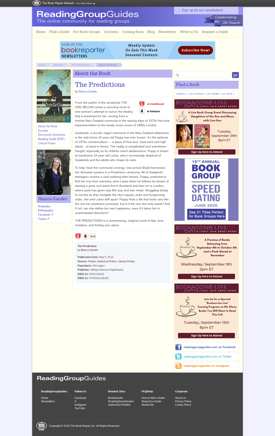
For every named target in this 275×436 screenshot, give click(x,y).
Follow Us (80, 391)
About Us (180, 398)
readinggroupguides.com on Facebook (209, 347)
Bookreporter (115, 398)
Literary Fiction (126, 261)
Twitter (42, 219)
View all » (182, 94)
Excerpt (43, 130)
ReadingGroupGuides (54, 391)
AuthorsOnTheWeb (119, 405)
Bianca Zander (88, 91)
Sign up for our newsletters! (202, 10)
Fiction (92, 261)
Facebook (44, 214)
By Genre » (214, 94)
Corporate (181, 391)
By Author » (198, 94)
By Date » (228, 94)
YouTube (80, 408)
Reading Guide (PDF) (51, 139)
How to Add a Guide (153, 398)
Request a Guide (151, 401)
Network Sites (116, 391)
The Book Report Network (58, 3)
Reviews (58, 65)
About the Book (107, 65)
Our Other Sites (84, 3)
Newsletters (48, 401)
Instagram (80, 405)
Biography (44, 206)
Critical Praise (46, 143)
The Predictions (81, 65)
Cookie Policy (183, 405)
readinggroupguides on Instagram (206, 365)
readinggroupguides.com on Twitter (207, 356)
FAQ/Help (147, 391)
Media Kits (148, 405)
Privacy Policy (183, 401)
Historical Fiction (106, 261)
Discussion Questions (51, 134)
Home (42, 65)
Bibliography (45, 210)
